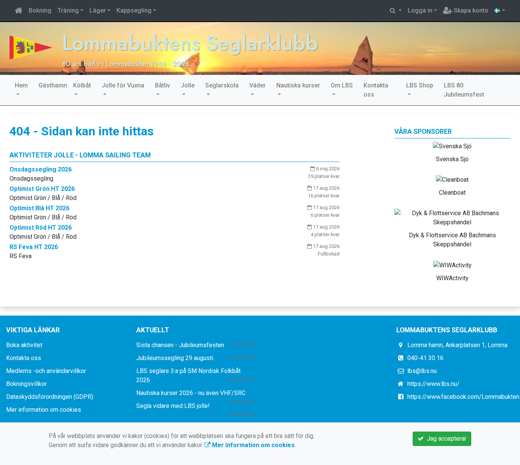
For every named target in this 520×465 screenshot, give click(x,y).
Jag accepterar (445, 438)
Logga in (420, 10)
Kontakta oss (376, 90)
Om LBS (342, 85)
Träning (68, 10)
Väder (257, 85)
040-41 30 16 (425, 358)
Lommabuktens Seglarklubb (190, 43)
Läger (97, 10)
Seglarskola (222, 85)
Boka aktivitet (24, 345)
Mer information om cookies (43, 409)
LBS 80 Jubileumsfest (464, 90)
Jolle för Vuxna (123, 85)
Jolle (188, 85)
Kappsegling (134, 10)
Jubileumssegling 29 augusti (174, 358)
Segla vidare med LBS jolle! (173, 405)
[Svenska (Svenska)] (499, 10)
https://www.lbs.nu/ (433, 383)
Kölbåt (82, 85)
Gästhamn (52, 85)
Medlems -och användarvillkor (46, 371)
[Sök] (396, 10)
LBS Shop (419, 85)
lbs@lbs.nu (422, 371)
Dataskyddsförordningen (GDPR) (49, 396)
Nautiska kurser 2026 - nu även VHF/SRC (191, 393)
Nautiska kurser (298, 85)
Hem (21, 85)
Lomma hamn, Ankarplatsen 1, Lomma (457, 345)
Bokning (40, 10)
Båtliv (162, 85)
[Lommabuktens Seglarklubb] (31, 47)
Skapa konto (470, 10)
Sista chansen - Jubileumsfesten (180, 345)
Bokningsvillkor (26, 383)
